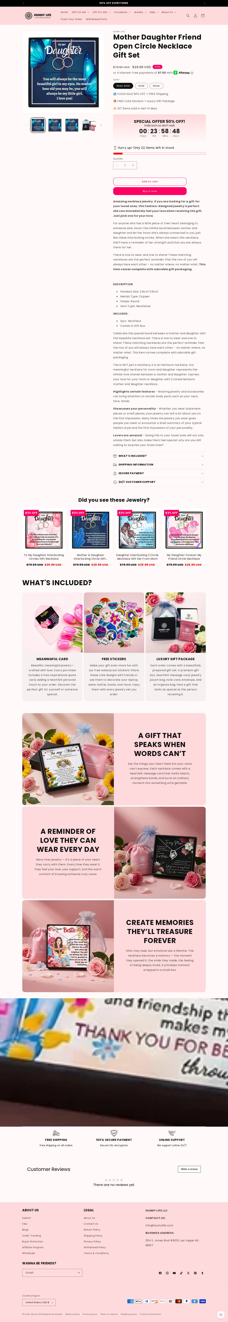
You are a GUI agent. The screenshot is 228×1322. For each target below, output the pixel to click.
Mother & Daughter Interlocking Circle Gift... (90, 557)
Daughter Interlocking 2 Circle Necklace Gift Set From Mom (137, 557)
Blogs (25, 1230)
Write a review (189, 1169)
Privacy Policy (92, 1241)
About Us (89, 1218)
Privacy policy (90, 1314)
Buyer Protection (32, 1241)
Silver (156, 85)
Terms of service (109, 1314)
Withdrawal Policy (95, 1247)
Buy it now (150, 191)
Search (26, 1218)
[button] (80, 12)
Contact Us (91, 1224)
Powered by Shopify (52, 1314)
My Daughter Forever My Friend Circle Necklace (184, 557)
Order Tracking (31, 1235)
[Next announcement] (204, 3)
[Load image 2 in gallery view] (54, 125)
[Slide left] (26, 125)
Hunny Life (36, 1314)
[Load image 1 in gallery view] (38, 125)
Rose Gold (123, 85)
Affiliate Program (33, 1247)
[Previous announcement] (23, 3)
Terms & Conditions (96, 1253)
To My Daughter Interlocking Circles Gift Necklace (44, 557)
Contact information (150, 1314)
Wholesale (28, 1253)
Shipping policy (129, 1314)
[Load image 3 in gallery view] (71, 125)
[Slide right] (101, 125)
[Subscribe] (78, 1273)
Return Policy (92, 1230)
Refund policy (73, 1314)
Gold (141, 85)
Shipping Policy (93, 1235)
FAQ (24, 1224)
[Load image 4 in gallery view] (88, 125)
